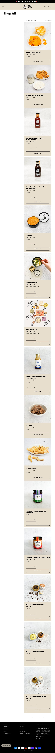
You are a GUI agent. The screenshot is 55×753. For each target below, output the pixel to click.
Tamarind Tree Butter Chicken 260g (38, 557)
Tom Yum (29, 235)
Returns (21, 729)
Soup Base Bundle (32, 282)
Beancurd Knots (31, 468)
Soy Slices (29, 425)
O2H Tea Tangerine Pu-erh (35, 604)
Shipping (22, 726)
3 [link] (43, 717)
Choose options (38, 61)
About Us (6, 724)
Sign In (5, 731)
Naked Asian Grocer (29, 750)
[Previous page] (32, 717)
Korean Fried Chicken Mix (34, 95)
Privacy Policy (23, 731)
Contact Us (6, 726)
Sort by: (28, 20)
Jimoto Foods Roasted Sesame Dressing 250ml (36, 377)
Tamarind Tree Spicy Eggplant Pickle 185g (36, 511)
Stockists (6, 729)
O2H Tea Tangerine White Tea (36, 696)
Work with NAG (7, 733)
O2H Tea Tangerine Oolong (35, 651)
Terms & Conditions (25, 733)
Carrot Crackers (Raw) (33, 52)
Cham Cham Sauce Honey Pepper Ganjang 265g (37, 187)
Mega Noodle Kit (31, 329)
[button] (3, 6)
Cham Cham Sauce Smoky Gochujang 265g (34, 139)
